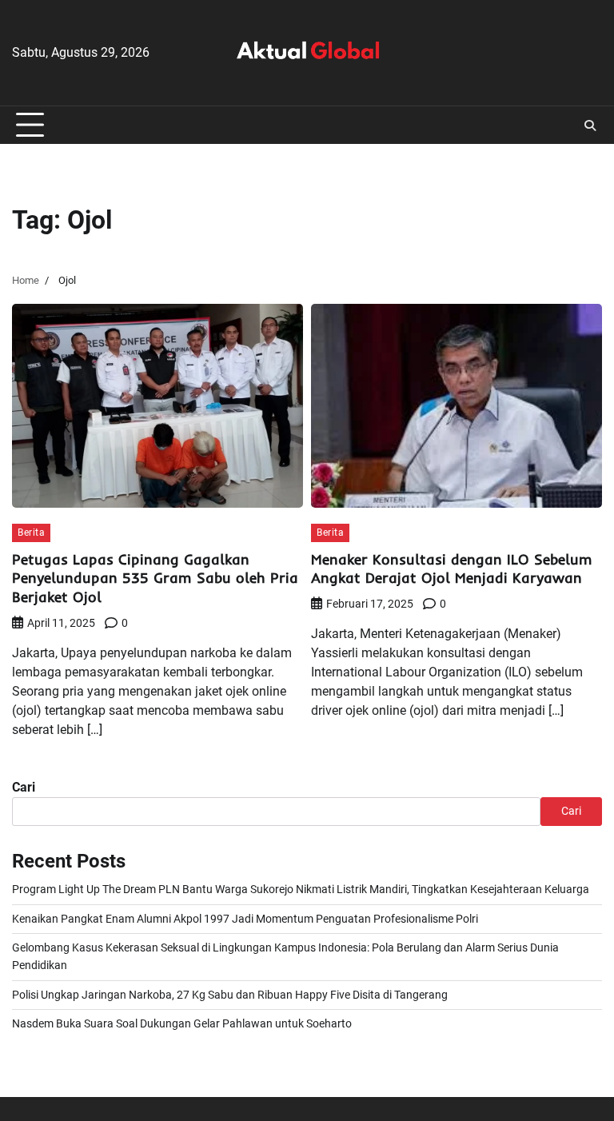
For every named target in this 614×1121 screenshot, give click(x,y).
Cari (23, 787)
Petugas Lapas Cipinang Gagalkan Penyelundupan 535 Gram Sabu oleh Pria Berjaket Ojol (155, 578)
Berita (31, 532)
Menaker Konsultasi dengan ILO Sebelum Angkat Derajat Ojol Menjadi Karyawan (451, 569)
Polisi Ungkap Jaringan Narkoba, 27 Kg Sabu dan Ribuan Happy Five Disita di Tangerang (230, 995)
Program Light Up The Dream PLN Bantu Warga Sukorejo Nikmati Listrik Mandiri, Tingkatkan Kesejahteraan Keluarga (300, 889)
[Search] (590, 126)
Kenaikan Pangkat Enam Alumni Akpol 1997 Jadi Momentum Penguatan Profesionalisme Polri (245, 919)
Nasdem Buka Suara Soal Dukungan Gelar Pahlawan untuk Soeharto (182, 1024)
